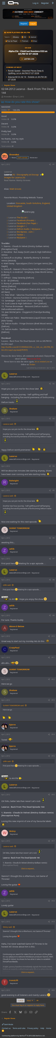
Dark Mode (8, 1024)
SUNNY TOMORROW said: (13, 705)
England (46, 203)
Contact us (6, 1028)
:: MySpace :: (17, 237)
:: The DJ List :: (17, 217)
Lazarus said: (8, 424)
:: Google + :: (17, 226)
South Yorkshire (33, 203)
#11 (53, 657)
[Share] (50, 164)
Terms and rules (19, 1028)
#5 (54, 490)
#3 (54, 418)
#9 (54, 615)
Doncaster (20, 203)
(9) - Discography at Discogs (25, 174)
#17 (53, 841)
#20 (53, 990)
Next (29, 1000)
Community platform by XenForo (23, 1036)
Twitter (32, 364)
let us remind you (42, 361)
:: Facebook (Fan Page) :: (22, 223)
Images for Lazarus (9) (14, 177)
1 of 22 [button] (20, 1000)
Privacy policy (32, 1028)
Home (48, 1028)
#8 (54, 580)
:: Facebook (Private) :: (21, 220)
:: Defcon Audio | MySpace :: (24, 229)
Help (42, 1028)
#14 (53, 734)
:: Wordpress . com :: (20, 231)
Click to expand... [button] (28, 868)
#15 (53, 756)
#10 (53, 636)
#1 (54, 164)
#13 (53, 700)
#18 (53, 901)
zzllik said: (7, 585)
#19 (53, 921)
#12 (53, 679)
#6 (54, 538)
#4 (54, 466)
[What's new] (52, 3)
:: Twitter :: (16, 234)
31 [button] (6, 110)
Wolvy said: (7, 927)
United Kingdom (14, 206)
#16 (53, 794)
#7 (54, 558)
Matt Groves (15, 188)
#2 (54, 384)
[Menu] (4, 3)
